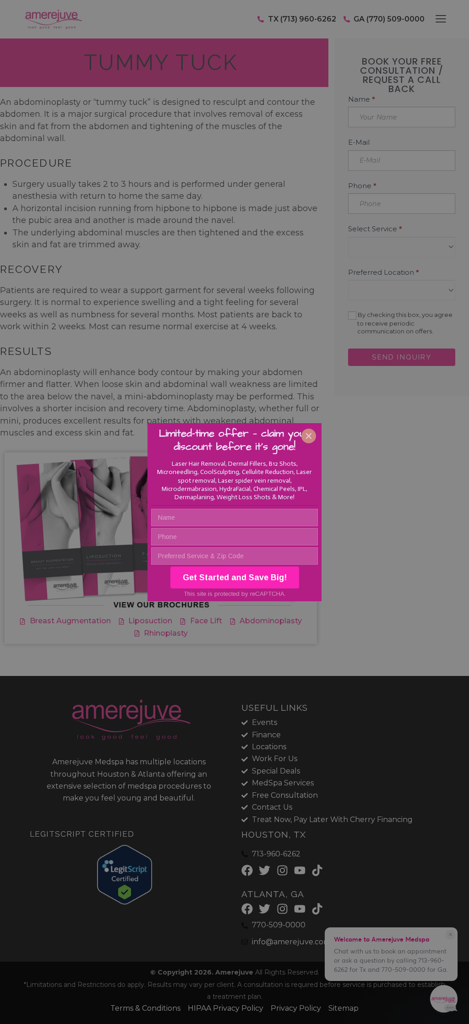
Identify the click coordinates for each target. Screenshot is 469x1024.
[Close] (308, 436)
